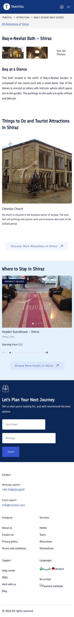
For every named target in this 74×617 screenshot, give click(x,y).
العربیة (47, 568)
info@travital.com (13, 505)
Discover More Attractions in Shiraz (34, 246)
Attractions (46, 541)
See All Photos (61, 52)
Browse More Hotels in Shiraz (34, 365)
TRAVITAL (7, 17)
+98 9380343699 (13, 490)
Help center (8, 570)
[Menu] (69, 7)
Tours (43, 534)
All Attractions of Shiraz (15, 24)
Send (11, 451)
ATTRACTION (22, 17)
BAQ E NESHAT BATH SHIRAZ (49, 17)
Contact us (8, 534)
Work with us (9, 584)
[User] (62, 7)
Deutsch (59, 568)
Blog (4, 591)
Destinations (47, 548)
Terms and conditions (14, 548)
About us (7, 527)
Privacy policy (10, 541)
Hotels (43, 527)
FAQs (5, 577)
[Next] (46, 353)
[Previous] (4, 353)
